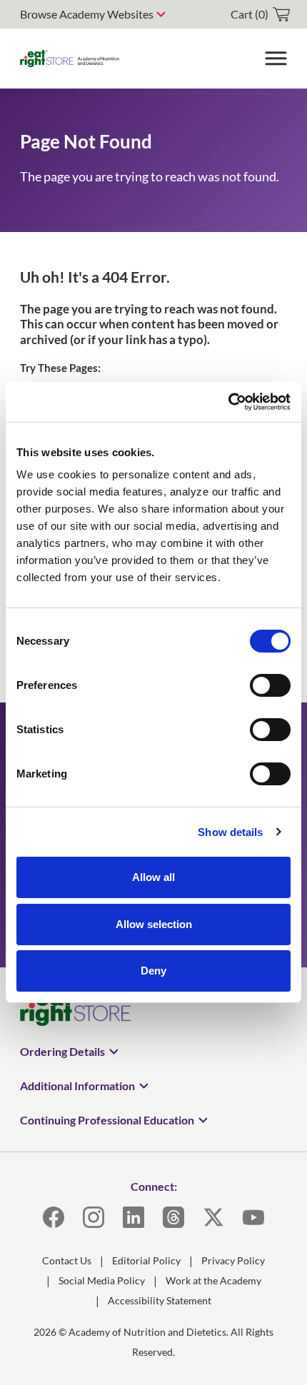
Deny (153, 971)
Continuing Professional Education (107, 1120)
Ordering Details (62, 1051)
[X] (213, 1217)
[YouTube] (253, 1217)
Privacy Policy (233, 1260)
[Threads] (173, 1217)
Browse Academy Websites (87, 14)
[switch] (270, 685)
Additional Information (77, 1085)
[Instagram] (93, 1217)
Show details (230, 832)
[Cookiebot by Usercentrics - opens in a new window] (228, 402)
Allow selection (154, 924)
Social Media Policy (102, 1280)
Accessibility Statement (159, 1300)
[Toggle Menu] (275, 58)
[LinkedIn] (133, 1217)
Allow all (153, 877)
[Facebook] (53, 1217)
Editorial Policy (146, 1260)
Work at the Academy (213, 1280)
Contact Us (66, 1260)
